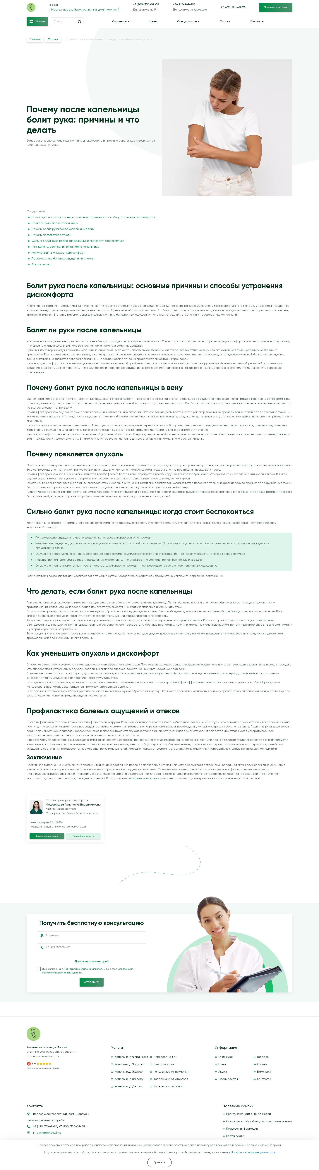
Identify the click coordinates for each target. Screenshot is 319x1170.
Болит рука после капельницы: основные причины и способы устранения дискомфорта (93, 217)
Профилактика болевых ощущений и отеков (62, 258)
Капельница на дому (129, 1079)
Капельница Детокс (129, 1086)
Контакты (257, 21)
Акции (222, 1071)
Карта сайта (235, 1136)
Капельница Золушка (129, 1064)
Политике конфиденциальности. (253, 1152)
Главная (35, 39)
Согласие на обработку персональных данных (259, 1121)
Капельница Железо (129, 1071)
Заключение (40, 264)
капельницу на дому (143, 778)
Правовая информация (242, 1128)
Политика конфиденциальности (248, 1114)
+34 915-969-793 (184, 4)
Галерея (263, 1057)
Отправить (92, 982)
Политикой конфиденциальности (84, 969)
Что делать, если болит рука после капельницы (65, 246)
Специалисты (187, 21)
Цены (153, 21)
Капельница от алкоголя (171, 1079)
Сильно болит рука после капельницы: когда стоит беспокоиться (78, 241)
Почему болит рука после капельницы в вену (63, 229)
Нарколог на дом (165, 1057)
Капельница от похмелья (171, 1071)
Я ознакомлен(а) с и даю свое (87, 971)
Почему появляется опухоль (51, 235)
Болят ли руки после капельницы (55, 223)
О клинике (119, 21)
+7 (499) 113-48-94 (233, 7)
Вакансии (264, 1071)
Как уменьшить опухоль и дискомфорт (58, 252)
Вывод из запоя (164, 1064)
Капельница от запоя (168, 1086)
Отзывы (262, 1064)
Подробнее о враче (83, 836)
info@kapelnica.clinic (47, 1132)
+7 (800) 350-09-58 (146, 4)
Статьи (225, 21)
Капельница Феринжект (131, 1057)
